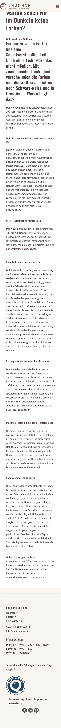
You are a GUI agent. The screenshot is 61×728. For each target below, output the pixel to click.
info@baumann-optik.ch (19, 631)
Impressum (41, 699)
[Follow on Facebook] (24, 710)
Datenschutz (14, 703)
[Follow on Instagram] (36, 710)
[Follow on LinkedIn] (30, 710)
